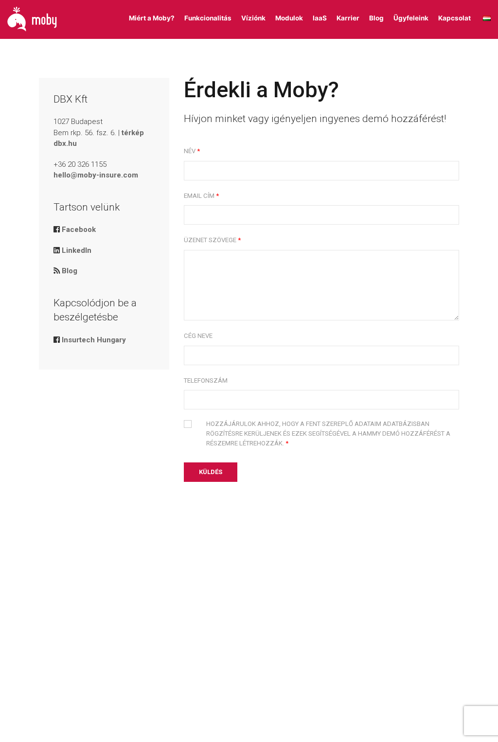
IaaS (320, 18)
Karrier (348, 18)
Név (190, 151)
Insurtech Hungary (94, 340)
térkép (133, 132)
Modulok (289, 18)
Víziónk (253, 18)
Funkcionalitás (207, 18)
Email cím (199, 195)
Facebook (79, 229)
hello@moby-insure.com (95, 175)
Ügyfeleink (410, 18)
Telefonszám (206, 380)
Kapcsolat (454, 18)
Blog (376, 18)
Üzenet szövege (210, 240)
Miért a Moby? (152, 18)
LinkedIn (76, 250)
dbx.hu (65, 143)
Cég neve (198, 335)
